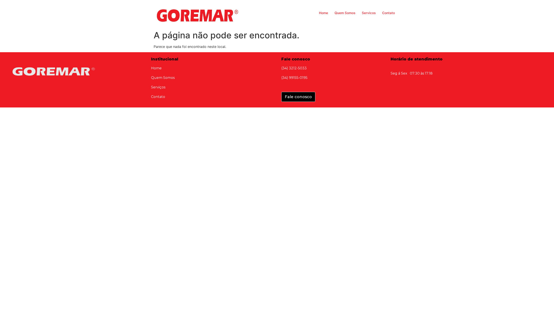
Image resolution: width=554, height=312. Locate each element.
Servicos (369, 13)
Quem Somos (345, 13)
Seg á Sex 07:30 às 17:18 (412, 73)
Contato (388, 13)
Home (323, 13)
